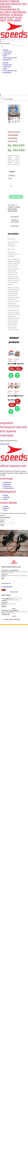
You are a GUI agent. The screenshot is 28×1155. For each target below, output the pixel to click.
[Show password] (2, 578)
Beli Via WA (11, 375)
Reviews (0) (15, 226)
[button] (14, 528)
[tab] (15, 216)
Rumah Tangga (12, 211)
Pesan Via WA (16, 196)
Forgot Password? (6, 587)
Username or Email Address (9, 570)
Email (3, 600)
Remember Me (6, 583)
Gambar (12, 172)
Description (15, 217)
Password (4, 574)
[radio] (11, 175)
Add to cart (16, 191)
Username (4, 599)
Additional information (15, 221)
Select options (12, 368)
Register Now (14, 592)
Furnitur (17, 207)
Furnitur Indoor (12, 209)
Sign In (14, 608)
